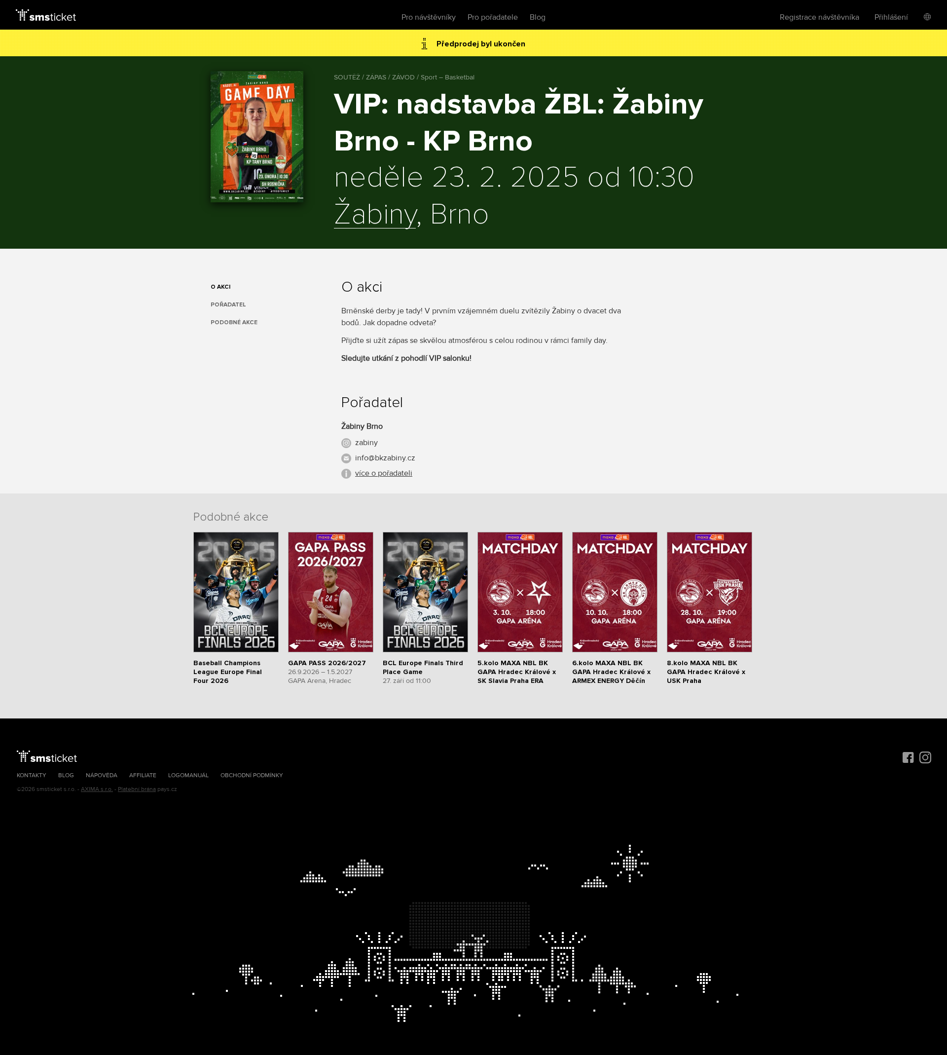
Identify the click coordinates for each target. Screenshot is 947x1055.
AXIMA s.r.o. (97, 789)
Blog (538, 17)
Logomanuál (188, 775)
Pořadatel (228, 304)
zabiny (366, 443)
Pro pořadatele (493, 17)
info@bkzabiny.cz (385, 458)
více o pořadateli (383, 473)
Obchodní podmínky (251, 775)
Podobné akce (234, 322)
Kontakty (31, 775)
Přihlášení (891, 17)
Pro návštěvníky (428, 17)
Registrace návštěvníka (819, 17)
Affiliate (142, 775)
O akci (220, 287)
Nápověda (101, 775)
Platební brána (137, 789)
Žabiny (375, 215)
